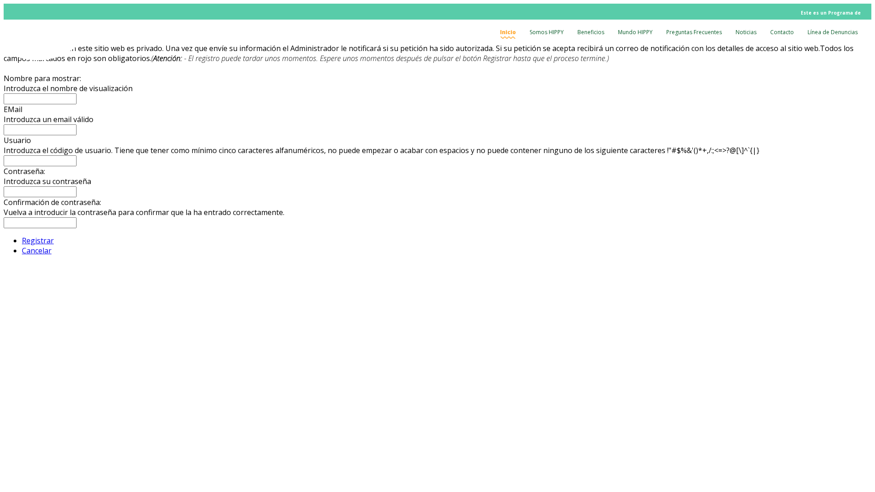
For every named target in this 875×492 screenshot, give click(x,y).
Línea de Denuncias (833, 32)
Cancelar (36, 251)
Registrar (38, 241)
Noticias (746, 32)
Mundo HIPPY (635, 32)
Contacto (782, 32)
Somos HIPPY (547, 32)
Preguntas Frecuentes (694, 32)
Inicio (508, 32)
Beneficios (590, 32)
